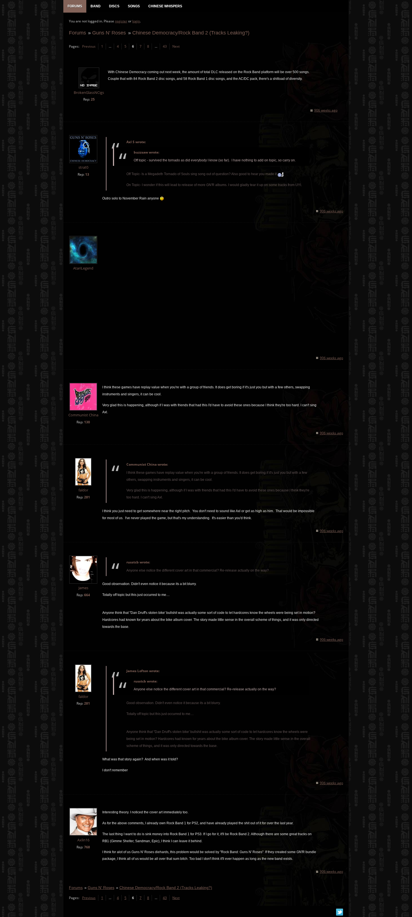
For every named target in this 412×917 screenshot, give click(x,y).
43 (165, 46)
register (121, 21)
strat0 (83, 167)
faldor (83, 490)
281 (87, 497)
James (83, 588)
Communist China (83, 415)
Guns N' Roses (109, 33)
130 (87, 422)
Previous (89, 46)
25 (93, 99)
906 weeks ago (325, 110)
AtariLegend (83, 268)
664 (87, 595)
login (136, 21)
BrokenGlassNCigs (89, 92)
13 (87, 174)
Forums (77, 33)
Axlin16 (83, 840)
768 (87, 847)
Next (176, 46)
